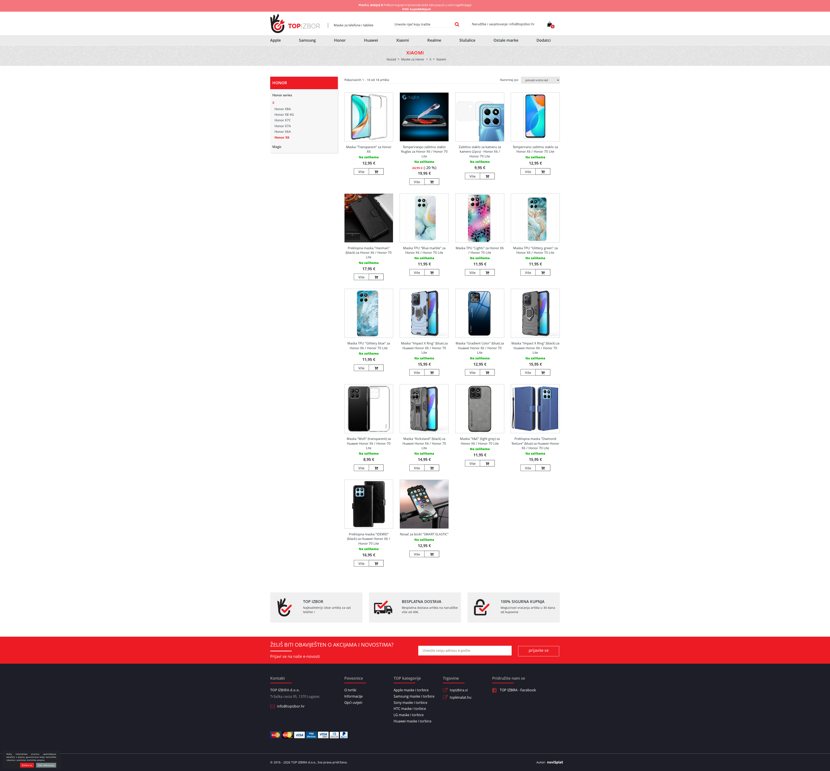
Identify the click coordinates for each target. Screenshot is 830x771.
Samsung (307, 40)
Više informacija (46, 765)
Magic (276, 146)
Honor (340, 40)
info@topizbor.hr (291, 706)
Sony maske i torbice (410, 702)
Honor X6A (283, 131)
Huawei (371, 40)
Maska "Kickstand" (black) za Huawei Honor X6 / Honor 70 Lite (424, 443)
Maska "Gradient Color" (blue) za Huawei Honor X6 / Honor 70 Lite (480, 348)
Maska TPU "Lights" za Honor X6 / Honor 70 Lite (480, 250)
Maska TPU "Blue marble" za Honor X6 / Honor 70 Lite (424, 250)
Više (361, 172)
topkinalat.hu (460, 697)
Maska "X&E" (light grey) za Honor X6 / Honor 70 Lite (480, 440)
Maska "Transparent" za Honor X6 (368, 149)
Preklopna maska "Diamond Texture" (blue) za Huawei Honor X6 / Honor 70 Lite (535, 443)
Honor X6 (282, 137)
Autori (540, 762)
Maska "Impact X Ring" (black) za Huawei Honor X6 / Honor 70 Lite (535, 348)
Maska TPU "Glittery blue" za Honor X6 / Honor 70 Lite (368, 345)
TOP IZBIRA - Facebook (517, 690)
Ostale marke (505, 40)
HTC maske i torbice (410, 708)
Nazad (391, 59)
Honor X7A (283, 126)
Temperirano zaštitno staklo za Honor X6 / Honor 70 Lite (535, 149)
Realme (434, 40)
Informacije (353, 696)
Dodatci (543, 40)
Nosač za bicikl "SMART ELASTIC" (424, 534)
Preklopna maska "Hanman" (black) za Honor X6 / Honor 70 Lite (369, 252)
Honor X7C (283, 120)
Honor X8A (283, 109)
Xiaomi (402, 40)
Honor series (282, 95)
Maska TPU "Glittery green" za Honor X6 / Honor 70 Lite (535, 250)
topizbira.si (459, 690)
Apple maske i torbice (411, 690)
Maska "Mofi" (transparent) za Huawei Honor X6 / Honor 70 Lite (369, 443)
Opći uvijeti (353, 702)
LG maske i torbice (409, 714)
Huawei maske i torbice (412, 721)
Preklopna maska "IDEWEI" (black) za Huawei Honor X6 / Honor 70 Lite (368, 539)
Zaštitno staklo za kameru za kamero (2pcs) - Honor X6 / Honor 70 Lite (480, 151)
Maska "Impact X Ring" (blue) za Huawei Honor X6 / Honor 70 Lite (424, 348)
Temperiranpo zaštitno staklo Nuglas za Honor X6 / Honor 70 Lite (424, 151)
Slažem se (27, 765)
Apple (275, 40)
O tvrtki (350, 690)
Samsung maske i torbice (414, 696)
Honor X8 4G (284, 114)
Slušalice (467, 40)
